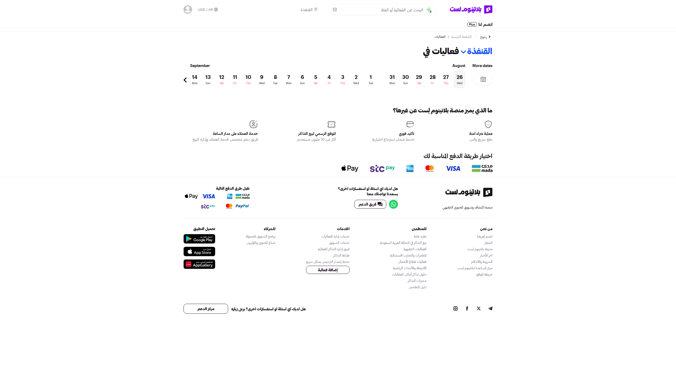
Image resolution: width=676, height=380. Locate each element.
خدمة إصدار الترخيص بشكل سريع (328, 261)
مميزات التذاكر (417, 280)
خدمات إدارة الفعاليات (335, 236)
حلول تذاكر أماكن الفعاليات (409, 274)
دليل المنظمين (417, 287)
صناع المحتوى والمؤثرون (261, 242)
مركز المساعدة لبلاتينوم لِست (474, 268)
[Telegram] (490, 309)
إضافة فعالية (328, 270)
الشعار (488, 242)
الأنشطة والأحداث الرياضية (409, 268)
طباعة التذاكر (341, 255)
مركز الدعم (206, 308)
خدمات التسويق (339, 242)
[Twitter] (479, 309)
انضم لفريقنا (484, 236)
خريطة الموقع (484, 274)
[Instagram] (455, 309)
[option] (326, 79)
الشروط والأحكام (481, 261)
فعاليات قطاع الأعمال (412, 261)
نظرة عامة (420, 236)
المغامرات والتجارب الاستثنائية (408, 255)
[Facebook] (467, 309)
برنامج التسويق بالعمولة (260, 236)
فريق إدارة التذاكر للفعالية (334, 249)
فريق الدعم (367, 204)
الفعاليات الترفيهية (414, 249)
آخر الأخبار (486, 255)
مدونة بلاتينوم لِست (479, 249)
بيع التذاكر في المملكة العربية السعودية (403, 242)
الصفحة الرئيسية (461, 36)
